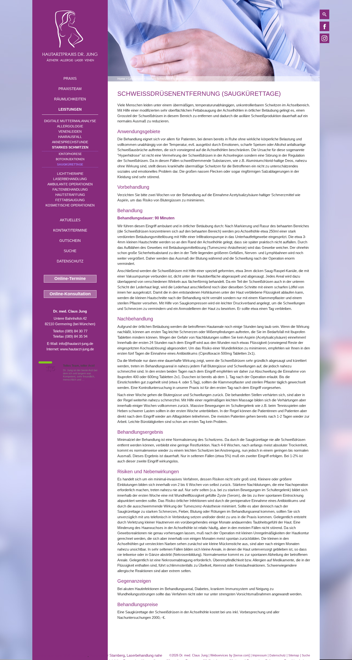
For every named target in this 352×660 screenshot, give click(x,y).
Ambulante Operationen (70, 184)
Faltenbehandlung (70, 189)
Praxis (70, 78)
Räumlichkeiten (70, 99)
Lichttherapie (70, 174)
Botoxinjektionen (70, 159)
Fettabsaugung (70, 200)
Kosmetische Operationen (70, 205)
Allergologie (70, 126)
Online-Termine (70, 278)
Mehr (88, 379)
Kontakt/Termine (70, 230)
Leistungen (70, 109)
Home (121, 78)
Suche (70, 251)
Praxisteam (70, 89)
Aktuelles (70, 220)
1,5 (50, 368)
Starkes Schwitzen (70, 147)
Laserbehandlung (70, 179)
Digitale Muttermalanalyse (70, 121)
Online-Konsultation (70, 293)
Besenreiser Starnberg (107, 655)
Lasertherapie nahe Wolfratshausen (60, 655)
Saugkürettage (70, 164)
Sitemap (293, 655)
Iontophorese (70, 154)
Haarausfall (70, 137)
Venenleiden (70, 131)
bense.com (241, 655)
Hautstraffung (70, 195)
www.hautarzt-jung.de (77, 349)
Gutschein (70, 241)
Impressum (259, 655)
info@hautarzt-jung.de (76, 343)
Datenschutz (70, 261)
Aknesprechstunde (70, 142)
